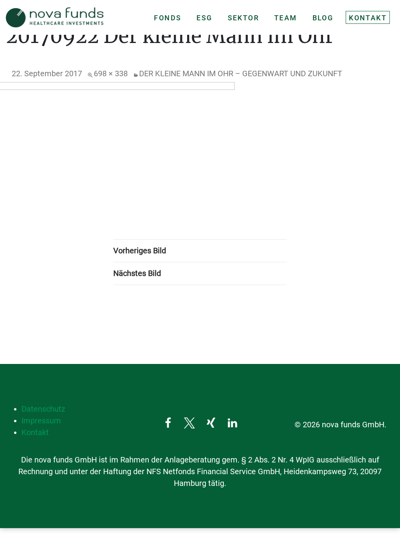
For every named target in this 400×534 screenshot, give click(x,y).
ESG (204, 18)
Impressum (41, 420)
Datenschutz (43, 409)
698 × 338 (111, 73)
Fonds (167, 18)
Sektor (243, 18)
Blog (323, 18)
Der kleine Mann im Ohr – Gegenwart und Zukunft (240, 73)
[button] (168, 423)
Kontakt (368, 18)
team (285, 18)
